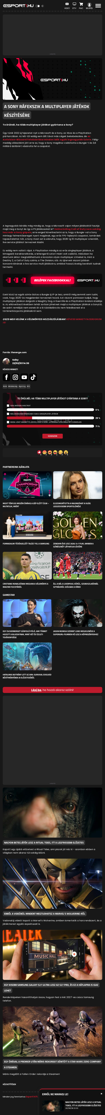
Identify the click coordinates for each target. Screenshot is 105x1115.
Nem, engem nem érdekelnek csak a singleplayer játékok (34, 414)
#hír (28, 386)
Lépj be (36, 690)
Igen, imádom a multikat (20, 405)
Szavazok (52, 436)
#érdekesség (12, 386)
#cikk (5, 386)
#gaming (22, 386)
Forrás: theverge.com (15, 352)
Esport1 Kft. (32, 1096)
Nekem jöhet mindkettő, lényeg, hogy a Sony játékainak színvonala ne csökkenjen (45, 422)
